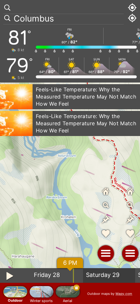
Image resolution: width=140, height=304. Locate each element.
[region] (70, 152)
